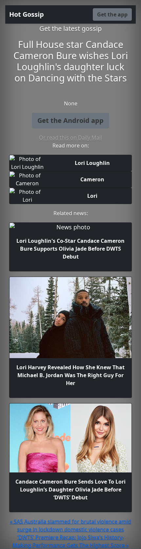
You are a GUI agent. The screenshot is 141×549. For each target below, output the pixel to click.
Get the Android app (70, 120)
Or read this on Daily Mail (70, 137)
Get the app (112, 14)
